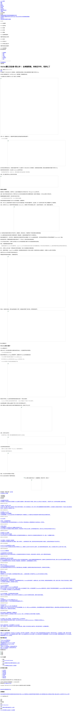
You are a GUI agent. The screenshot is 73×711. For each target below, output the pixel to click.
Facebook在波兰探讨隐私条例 (7, 566)
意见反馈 (4, 674)
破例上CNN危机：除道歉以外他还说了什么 (11, 527)
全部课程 (2, 16)
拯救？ (3, 572)
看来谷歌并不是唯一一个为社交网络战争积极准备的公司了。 (12, 601)
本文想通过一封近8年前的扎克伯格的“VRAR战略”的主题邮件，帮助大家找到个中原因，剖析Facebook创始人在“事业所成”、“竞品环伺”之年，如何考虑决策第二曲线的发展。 (33, 501)
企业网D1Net (58, 694)
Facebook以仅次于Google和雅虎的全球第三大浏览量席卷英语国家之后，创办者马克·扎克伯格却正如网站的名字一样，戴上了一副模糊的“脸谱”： (27, 535)
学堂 (1, 3)
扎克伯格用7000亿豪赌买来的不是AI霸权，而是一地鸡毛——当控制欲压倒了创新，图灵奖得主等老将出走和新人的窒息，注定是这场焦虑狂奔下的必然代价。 (30, 541)
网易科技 (9, 694)
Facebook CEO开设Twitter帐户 (7, 545)
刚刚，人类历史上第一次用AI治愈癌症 (35, 632)
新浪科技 (2, 694)
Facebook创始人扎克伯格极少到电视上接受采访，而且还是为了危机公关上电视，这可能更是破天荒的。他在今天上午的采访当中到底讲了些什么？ (28, 528)
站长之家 (28, 694)
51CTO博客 (5, 662)
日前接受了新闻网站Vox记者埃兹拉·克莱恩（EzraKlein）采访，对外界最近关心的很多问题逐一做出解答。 (20, 613)
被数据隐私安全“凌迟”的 (6, 558)
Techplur (11, 660)
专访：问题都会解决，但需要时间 (8, 612)
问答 (5, 19)
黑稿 (7, 493)
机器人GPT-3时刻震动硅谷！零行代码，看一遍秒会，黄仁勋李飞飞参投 (14, 632)
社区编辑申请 (3, 62)
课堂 (6, 19)
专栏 (8, 19)
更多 (6, 637)
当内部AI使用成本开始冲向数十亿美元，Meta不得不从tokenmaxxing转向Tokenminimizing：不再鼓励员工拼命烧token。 (22, 620)
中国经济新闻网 (36, 694)
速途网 (31, 694)
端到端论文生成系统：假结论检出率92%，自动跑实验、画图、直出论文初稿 (56, 632)
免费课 (1, 7)
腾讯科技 (5, 694)
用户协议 (4, 676)
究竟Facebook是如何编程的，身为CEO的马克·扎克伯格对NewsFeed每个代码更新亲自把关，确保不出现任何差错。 (22, 594)
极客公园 (45, 694)
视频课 (1, 15)
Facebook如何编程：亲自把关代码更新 (9, 593)
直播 (10, 19)
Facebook (5, 512)
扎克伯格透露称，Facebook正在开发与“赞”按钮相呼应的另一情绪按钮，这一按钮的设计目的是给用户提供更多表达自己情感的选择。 (25, 514)
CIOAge (6, 660)
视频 (3, 53)
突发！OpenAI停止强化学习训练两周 (39, 634)
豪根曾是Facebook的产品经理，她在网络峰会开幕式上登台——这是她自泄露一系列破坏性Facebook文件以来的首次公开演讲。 (24, 573)
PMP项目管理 (23, 16)
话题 (3, 55)
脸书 (8, 585)
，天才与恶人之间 (5, 505)
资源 (3, 19)
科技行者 (19, 694)
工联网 (42, 694)
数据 (8, 532)
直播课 (12, 15)
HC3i (9, 660)
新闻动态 (4, 671)
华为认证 (13, 16)
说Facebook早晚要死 (5, 513)
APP (3, 564)
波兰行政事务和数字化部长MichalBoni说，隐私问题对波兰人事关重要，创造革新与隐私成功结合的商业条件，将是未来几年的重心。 (25, 567)
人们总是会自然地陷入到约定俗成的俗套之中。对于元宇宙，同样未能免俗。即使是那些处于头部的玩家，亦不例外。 (22, 522)
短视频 (9, 15)
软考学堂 (15, 15)
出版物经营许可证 (7, 689)
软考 (7, 16)
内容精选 (4, 52)
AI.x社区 (18, 662)
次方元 (64, 694)
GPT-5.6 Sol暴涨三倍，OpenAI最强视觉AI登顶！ (9, 634)
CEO (5, 550)
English (4, 675)
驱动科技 (16, 694)
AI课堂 (1, 11)
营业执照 (2, 689)
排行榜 (7, 15)
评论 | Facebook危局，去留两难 (7, 579)
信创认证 (10, 16)
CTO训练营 (14, 665)
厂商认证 (16, 16)
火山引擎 (67, 694)
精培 (8, 665)
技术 (5, 526)
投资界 (62, 694)
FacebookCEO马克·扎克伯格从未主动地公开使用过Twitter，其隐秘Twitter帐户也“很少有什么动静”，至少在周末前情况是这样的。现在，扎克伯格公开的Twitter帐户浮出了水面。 (33, 546)
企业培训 (2, 8)
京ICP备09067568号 (7, 683)
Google (5, 604)
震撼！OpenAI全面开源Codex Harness (26, 634)
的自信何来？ (4, 500)
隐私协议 (4, 677)
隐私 (1, 564)
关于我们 (4, 670)
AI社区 (4, 56)
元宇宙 (1, 526)
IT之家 (40, 694)
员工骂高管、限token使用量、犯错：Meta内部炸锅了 (12, 618)
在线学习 (2, 17)
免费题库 (27, 16)
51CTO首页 (2, 1)
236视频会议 (49, 694)
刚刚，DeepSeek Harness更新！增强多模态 (54, 634)
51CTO (4, 660)
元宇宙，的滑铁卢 (5, 520)
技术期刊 (4, 57)
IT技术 (19, 16)
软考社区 (2, 6)
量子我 (11, 491)
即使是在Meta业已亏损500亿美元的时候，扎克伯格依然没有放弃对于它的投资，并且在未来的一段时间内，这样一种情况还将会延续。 (25, 554)
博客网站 (7, 550)
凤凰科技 (12, 694)
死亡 (4, 518)
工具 (4, 526)
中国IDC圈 (54, 694)
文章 (1, 19)
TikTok (5, 493)
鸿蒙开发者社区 (3, 10)
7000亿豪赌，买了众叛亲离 (7, 540)
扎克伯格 (2, 493)
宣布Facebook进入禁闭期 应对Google (9, 599)
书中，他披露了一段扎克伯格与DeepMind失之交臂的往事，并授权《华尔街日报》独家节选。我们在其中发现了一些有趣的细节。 (24, 626)
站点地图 (4, 672)
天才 (8, 512)
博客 (1, 2)
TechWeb (22, 694)
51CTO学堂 (5, 665)
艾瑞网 (25, 694)
